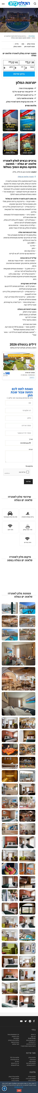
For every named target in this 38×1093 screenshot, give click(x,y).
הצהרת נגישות (15, 1042)
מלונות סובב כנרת (31, 1079)
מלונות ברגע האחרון (13, 1040)
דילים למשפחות (31, 1065)
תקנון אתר (16, 1038)
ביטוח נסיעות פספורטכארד (28, 1046)
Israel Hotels (32, 1038)
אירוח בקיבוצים (15, 1059)
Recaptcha (29, 466)
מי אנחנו (33, 1035)
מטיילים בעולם (15, 1065)
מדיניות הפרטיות (31, 1044)
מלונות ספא (32, 1061)
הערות (31, 449)
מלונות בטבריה (15, 1079)
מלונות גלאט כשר (31, 1063)
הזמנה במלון (17, 47)
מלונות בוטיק (32, 1058)
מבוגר (32, 67)
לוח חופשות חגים (31, 1040)
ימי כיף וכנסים (15, 1063)
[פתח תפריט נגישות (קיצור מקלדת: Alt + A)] (4, 1088)
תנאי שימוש (15, 1044)
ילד (22, 67)
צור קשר (33, 1037)
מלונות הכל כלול (14, 1058)
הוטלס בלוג (31, 36)
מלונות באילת (32, 1077)
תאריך (31, 439)
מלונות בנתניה (15, 1081)
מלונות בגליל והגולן (14, 1077)
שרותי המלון (31, 44)
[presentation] (36, 366)
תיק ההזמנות (15, 1037)
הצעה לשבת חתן (29, 47)
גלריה (17, 44)
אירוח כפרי (33, 1059)
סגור (19, 1090)
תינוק (11, 67)
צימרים (17, 1061)
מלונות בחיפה (32, 1081)
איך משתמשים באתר (13, 1035)
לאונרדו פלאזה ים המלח (26, 177)
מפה (23, 44)
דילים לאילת (32, 1042)
